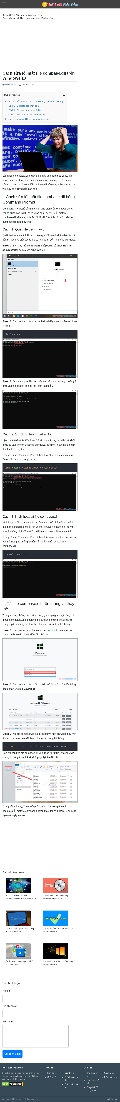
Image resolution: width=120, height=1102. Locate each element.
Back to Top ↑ (112, 1099)
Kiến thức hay (110, 1077)
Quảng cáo (52, 1077)
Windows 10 (10, 85)
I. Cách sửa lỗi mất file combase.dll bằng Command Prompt (34, 101)
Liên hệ (50, 1073)
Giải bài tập (109, 1073)
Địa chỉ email (9, 1006)
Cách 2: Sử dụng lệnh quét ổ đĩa (24, 110)
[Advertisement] (40, 45)
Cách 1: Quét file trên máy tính (23, 106)
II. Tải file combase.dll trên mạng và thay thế (27, 119)
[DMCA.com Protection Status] (12, 1084)
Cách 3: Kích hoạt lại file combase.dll (26, 114)
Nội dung (7, 1021)
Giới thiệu (69, 1073)
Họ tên (6, 990)
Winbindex (54, 630)
